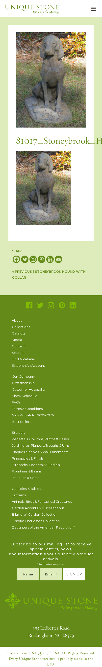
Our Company (23, 376)
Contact (18, 346)
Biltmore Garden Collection (34, 514)
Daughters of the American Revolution (43, 527)
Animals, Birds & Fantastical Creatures (42, 501)
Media (17, 340)
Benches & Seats (25, 478)
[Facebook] (16, 259)
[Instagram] (33, 259)
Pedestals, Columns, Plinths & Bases (40, 439)
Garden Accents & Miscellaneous (38, 508)
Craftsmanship (23, 383)
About (17, 320)
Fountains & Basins (26, 471)
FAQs (16, 402)
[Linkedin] (50, 259)
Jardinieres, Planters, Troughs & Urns (40, 445)
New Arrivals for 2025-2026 (33, 415)
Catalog (18, 333)
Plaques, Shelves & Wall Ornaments (40, 452)
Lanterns (19, 495)
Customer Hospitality (29, 389)
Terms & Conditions (27, 409)
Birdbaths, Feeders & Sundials (36, 465)
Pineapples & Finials (27, 458)
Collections (21, 327)
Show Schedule (24, 396)
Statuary (19, 432)
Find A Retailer (23, 359)
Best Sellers (21, 422)
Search (18, 353)
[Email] (58, 259)
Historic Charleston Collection (36, 521)
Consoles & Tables (26, 489)
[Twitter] (24, 259)
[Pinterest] (41, 259)
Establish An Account (28, 365)
